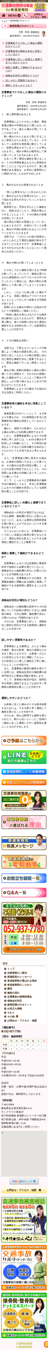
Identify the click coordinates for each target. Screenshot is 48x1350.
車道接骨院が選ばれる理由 (22, 980)
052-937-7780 (12, 1031)
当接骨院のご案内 (17, 972)
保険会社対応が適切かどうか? (22, 75)
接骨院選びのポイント (20, 1004)
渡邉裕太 (35, 32)
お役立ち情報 (15, 1008)
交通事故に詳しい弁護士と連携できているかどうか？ (23, 61)
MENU (12, 15)
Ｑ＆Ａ (11, 1012)
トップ (4, 21)
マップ (22, 1181)
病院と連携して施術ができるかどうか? (23, 69)
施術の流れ (14, 992)
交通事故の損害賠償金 (20, 996)
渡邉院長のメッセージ (20, 976)
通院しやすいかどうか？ (18, 85)
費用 (10, 988)
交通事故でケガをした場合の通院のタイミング (23, 45)
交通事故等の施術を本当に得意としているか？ (23, 53)
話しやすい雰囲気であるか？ (21, 80)
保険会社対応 (15, 1000)
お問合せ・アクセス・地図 (22, 1020)
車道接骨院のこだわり (20, 984)
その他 (11, 1016)
